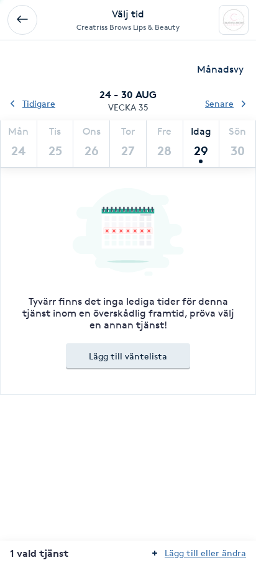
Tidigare (38, 103)
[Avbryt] (22, 20)
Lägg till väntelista (128, 356)
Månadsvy (220, 69)
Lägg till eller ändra (205, 553)
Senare (219, 103)
